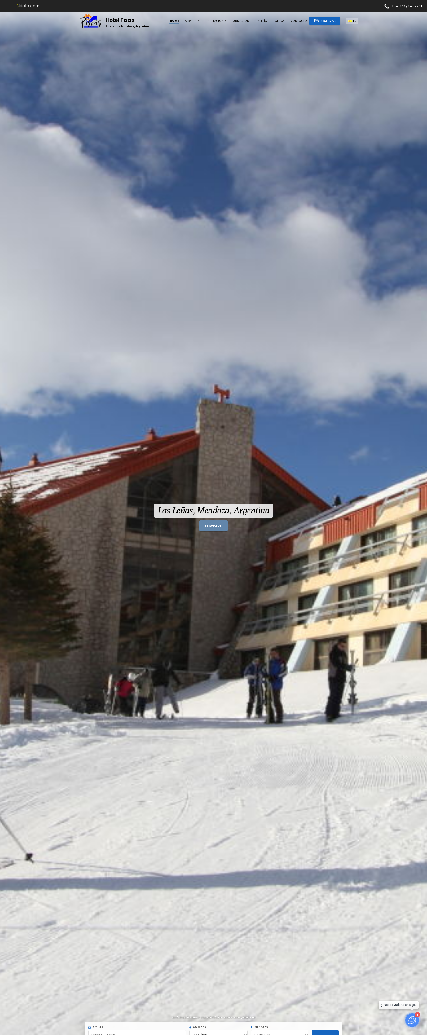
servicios (192, 21)
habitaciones (216, 21)
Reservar (328, 21)
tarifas (279, 21)
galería (261, 21)
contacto (299, 21)
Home (174, 21)
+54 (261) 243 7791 (407, 6)
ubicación (241, 21)
